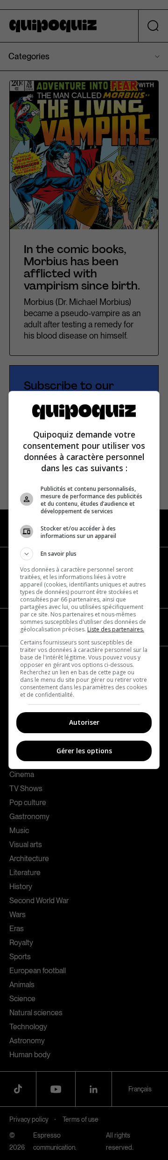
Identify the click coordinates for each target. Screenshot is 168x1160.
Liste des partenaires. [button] (115, 629)
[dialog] (84, 580)
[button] (84, 553)
